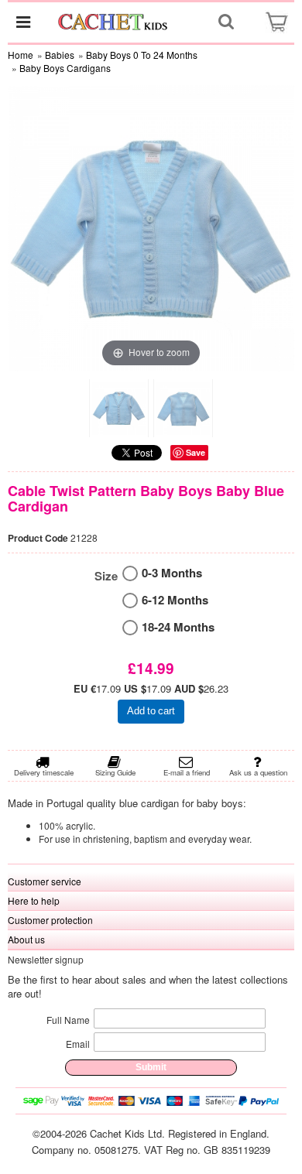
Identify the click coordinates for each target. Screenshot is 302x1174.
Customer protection (50, 919)
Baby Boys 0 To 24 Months (141, 54)
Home (20, 54)
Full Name (68, 1019)
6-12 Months (175, 600)
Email (78, 1043)
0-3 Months (172, 573)
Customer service (44, 881)
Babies (59, 54)
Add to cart (151, 711)
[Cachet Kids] (113, 21)
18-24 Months (178, 627)
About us (26, 939)
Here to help (34, 900)
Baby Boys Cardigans (65, 67)
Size (106, 576)
